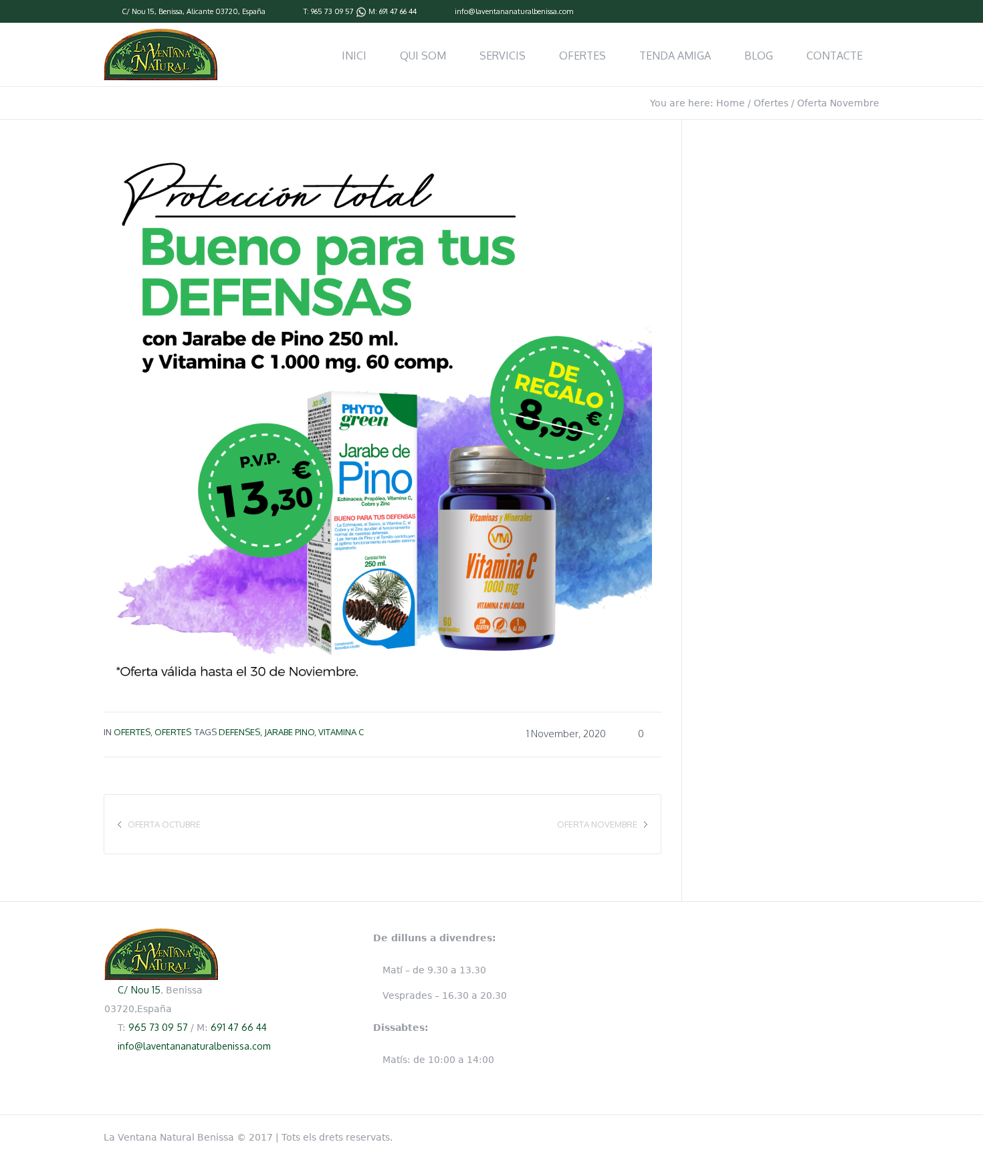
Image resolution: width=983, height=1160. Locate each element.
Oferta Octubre (164, 824)
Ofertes (771, 103)
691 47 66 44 (398, 11)
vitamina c (341, 732)
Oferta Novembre (597, 824)
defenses (239, 732)
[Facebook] (872, 12)
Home (730, 103)
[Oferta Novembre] (378, 413)
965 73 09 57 (332, 11)
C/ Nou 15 (138, 11)
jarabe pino (289, 732)
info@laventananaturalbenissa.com (514, 11)
